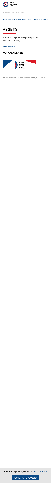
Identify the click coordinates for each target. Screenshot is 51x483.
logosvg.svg (9, 46)
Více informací (40, 471)
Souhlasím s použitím (25, 478)
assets (22, 12)
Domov (7, 12)
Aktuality (14, 12)
